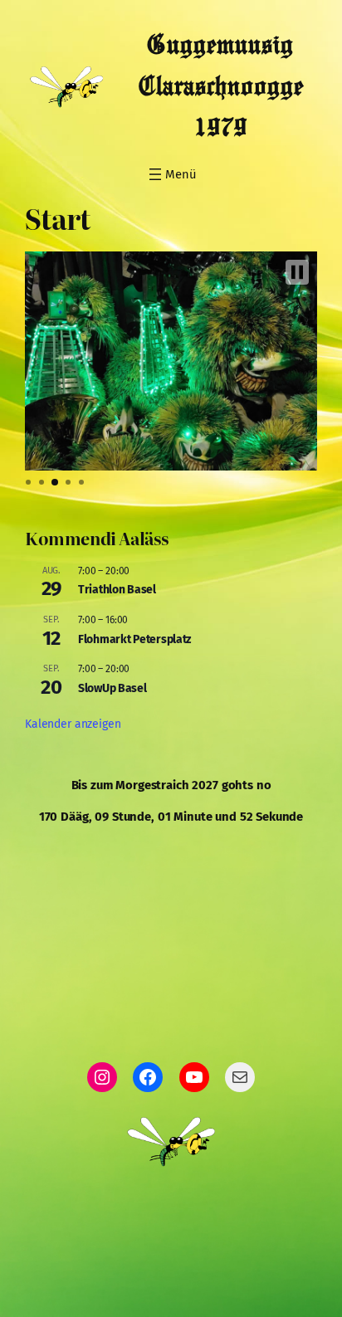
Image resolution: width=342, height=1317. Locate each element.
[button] (297, 272)
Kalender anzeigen (72, 724)
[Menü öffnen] (171, 174)
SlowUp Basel (112, 688)
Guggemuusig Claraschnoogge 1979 (221, 86)
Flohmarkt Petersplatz (134, 639)
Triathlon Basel (117, 590)
